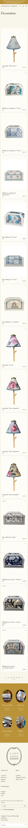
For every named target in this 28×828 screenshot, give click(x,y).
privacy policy (11, 809)
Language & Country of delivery (8, 816)
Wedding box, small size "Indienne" (12, 579)
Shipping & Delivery (21, 777)
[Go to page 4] (22, 677)
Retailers (3, 793)
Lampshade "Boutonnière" (9, 66)
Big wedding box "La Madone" (10, 322)
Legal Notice (4, 818)
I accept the (8, 809)
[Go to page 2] (6, 677)
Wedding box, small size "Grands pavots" (11, 623)
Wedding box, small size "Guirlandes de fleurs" (8, 667)
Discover (7, 709)
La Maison (18, 775)
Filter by (4, 825)
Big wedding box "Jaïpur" (9, 537)
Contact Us (3, 775)
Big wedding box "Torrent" (9, 237)
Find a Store (3, 777)
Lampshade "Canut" (8, 365)
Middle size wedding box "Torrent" (11, 108)
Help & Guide (19, 779)
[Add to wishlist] (25, 30)
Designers (3, 791)
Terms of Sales (4, 820)
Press (2, 795)
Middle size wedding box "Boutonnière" (9, 194)
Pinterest (3, 781)
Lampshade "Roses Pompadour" (10, 408)
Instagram (3, 779)
